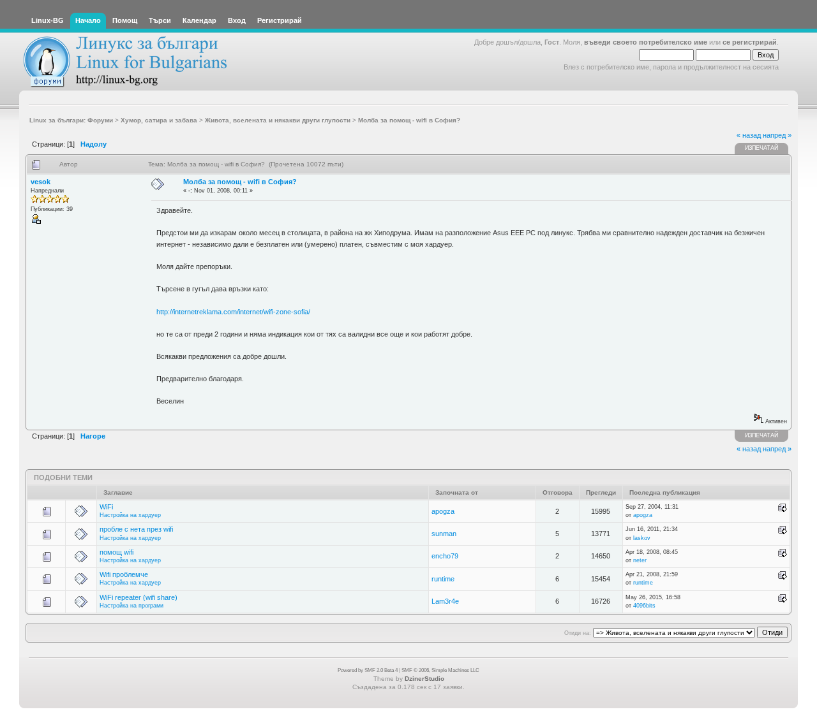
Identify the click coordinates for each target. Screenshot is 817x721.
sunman (443, 533)
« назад (749, 135)
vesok (40, 182)
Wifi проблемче (124, 574)
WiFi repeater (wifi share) (138, 597)
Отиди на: (577, 633)
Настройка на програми (131, 605)
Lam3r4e (445, 601)
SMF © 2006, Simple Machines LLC (440, 670)
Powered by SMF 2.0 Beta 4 (368, 670)
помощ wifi (116, 552)
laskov (641, 538)
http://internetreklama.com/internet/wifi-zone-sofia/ (233, 312)
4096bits (644, 605)
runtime (442, 579)
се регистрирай (750, 42)
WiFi (106, 507)
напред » (777, 135)
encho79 (444, 556)
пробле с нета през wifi (136, 529)
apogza (442, 511)
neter (640, 560)
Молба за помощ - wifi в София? (240, 182)
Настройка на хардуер (130, 515)
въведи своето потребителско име (645, 42)
